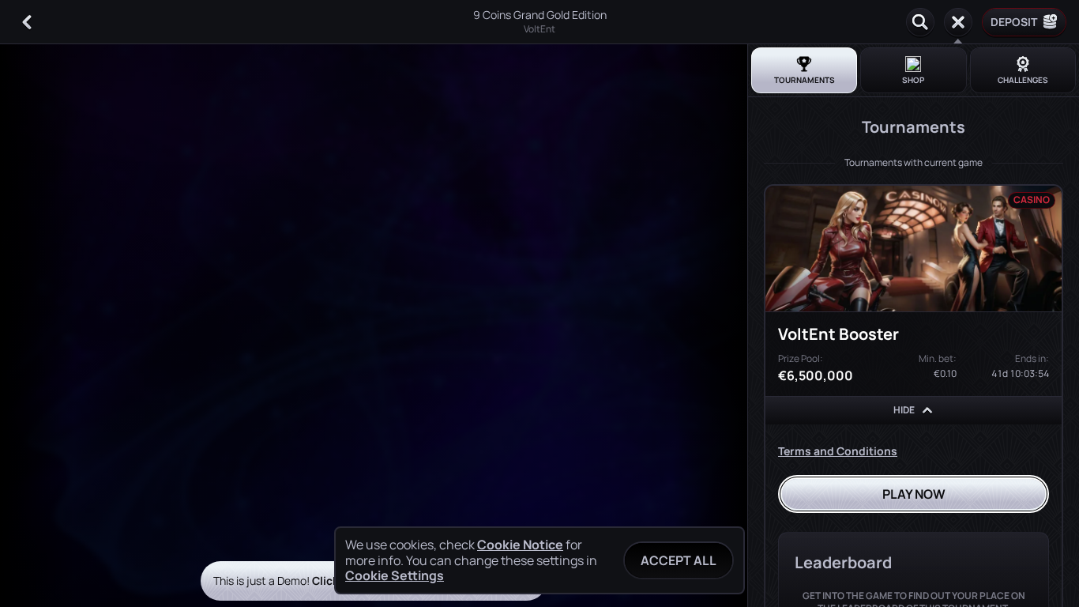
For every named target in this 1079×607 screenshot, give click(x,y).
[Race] (958, 22)
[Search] (920, 22)
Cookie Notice (520, 544)
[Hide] (927, 410)
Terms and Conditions (837, 450)
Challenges (1023, 79)
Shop (913, 79)
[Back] (27, 22)
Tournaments (804, 79)
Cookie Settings (394, 575)
